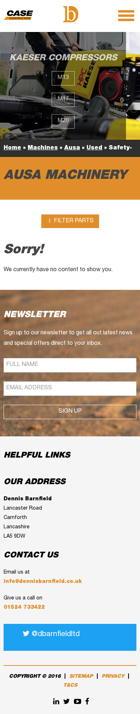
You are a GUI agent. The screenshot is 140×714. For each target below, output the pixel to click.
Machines (43, 148)
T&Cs (70, 685)
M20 (63, 121)
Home (12, 148)
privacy (113, 676)
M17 (63, 99)
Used (94, 148)
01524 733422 (24, 607)
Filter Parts (70, 221)
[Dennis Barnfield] (71, 15)
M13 (63, 78)
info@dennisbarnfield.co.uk (43, 581)
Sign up (70, 411)
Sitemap (81, 676)
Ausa (72, 148)
